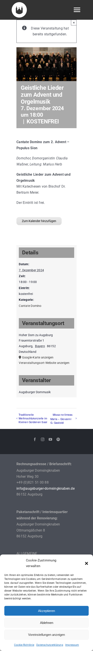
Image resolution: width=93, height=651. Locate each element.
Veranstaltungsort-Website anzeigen (44, 363)
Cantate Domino (30, 306)
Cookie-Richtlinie (24, 644)
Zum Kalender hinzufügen (39, 221)
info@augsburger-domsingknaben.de (45, 488)
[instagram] (42, 439)
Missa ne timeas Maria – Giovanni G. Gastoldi (61, 419)
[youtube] (50, 439)
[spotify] (58, 439)
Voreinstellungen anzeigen (46, 634)
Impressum (72, 644)
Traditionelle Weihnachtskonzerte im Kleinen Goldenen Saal (33, 418)
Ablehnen (46, 623)
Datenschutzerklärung (49, 644)
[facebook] (35, 439)
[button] (86, 563)
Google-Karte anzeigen (38, 357)
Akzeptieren (46, 611)
